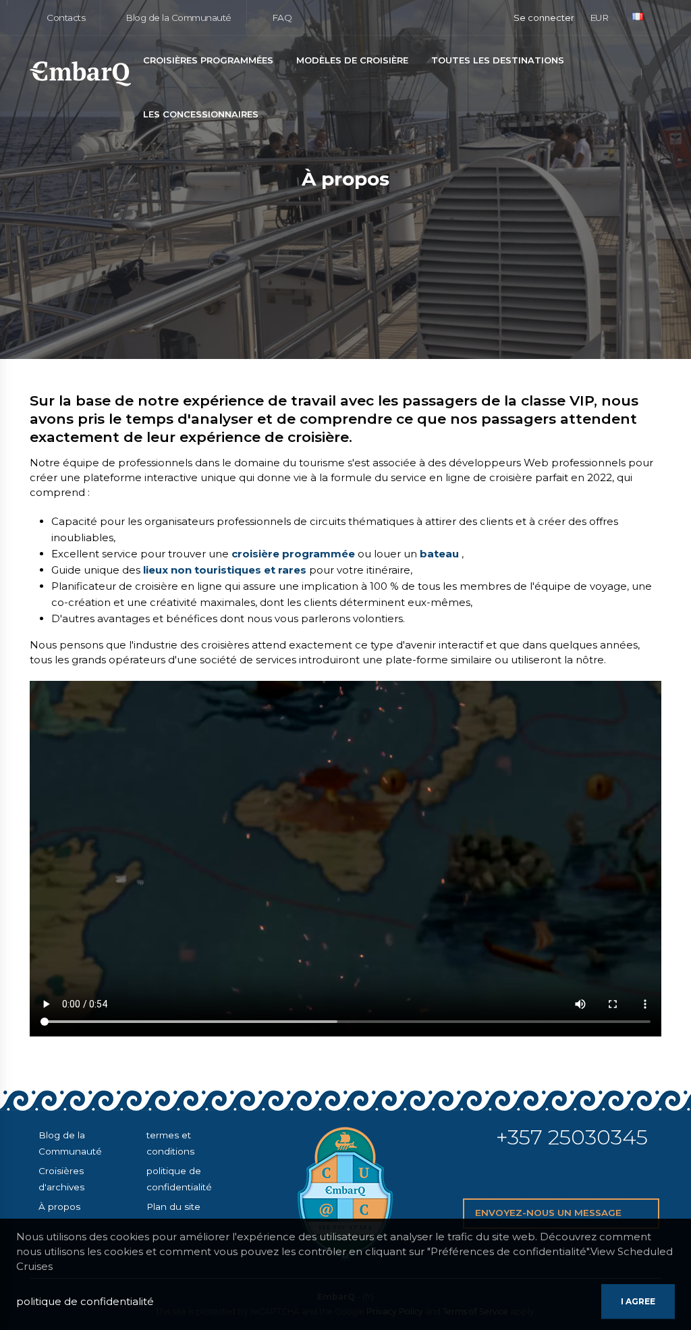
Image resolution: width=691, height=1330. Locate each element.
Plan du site (173, 1206)
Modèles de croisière (352, 60)
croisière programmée (293, 553)
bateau (439, 553)
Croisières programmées (208, 60)
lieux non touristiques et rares (224, 569)
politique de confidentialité (85, 1301)
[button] (604, 17)
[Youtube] (632, 1177)
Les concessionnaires (200, 114)
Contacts (65, 17)
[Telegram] (596, 1177)
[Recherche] (658, 74)
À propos (59, 1206)
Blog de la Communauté (177, 17)
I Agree (638, 1301)
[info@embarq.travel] (489, 1177)
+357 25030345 (572, 1137)
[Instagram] (561, 1177)
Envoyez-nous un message (549, 1212)
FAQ (280, 17)
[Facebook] (525, 1177)
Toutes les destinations (497, 60)
